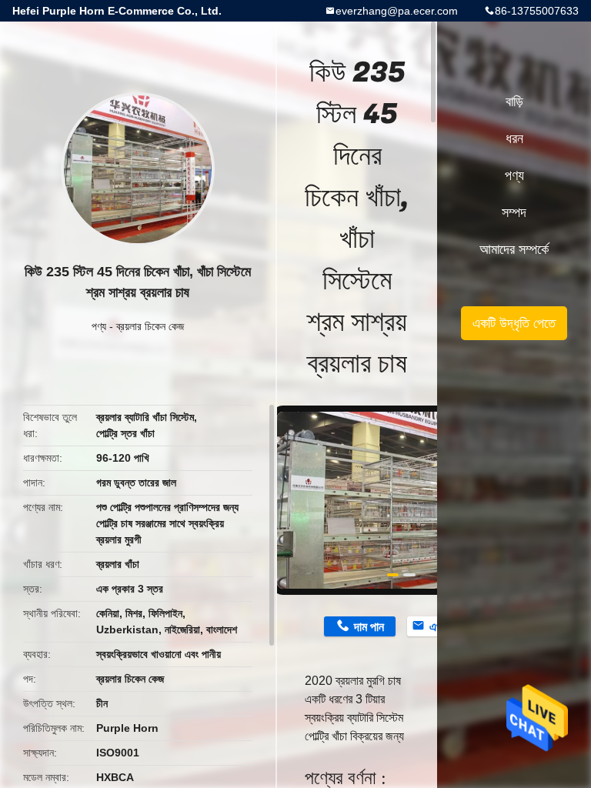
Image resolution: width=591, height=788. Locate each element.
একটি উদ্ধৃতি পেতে (514, 323)
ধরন (514, 138)
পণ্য (99, 326)
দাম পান (369, 626)
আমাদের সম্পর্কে (514, 249)
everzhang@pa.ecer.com (397, 11)
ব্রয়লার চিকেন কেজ (150, 326)
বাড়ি (514, 101)
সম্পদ (514, 212)
